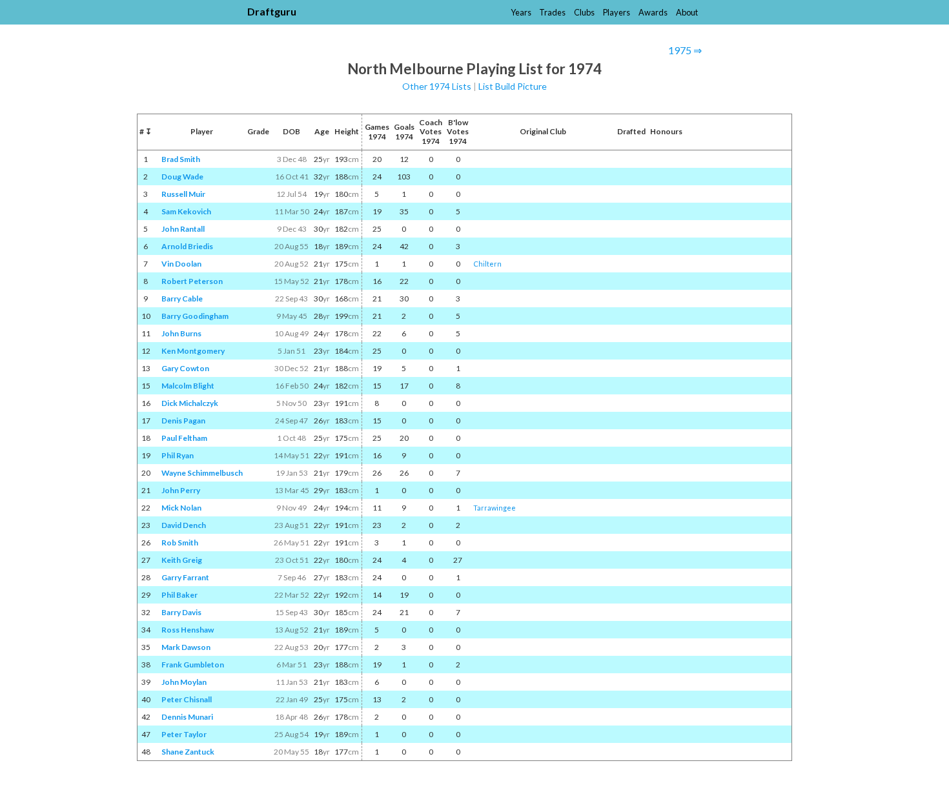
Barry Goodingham (195, 316)
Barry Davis (181, 612)
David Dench (183, 525)
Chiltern (487, 263)
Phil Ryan (177, 455)
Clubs (584, 12)
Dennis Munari (187, 717)
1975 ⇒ (685, 50)
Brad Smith (180, 159)
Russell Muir (183, 194)
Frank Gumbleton (192, 664)
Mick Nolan (181, 508)
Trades (552, 12)
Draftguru (271, 11)
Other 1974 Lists (436, 86)
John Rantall (183, 229)
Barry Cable (182, 298)
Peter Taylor (184, 734)
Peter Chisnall (186, 699)
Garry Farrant (185, 577)
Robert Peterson (192, 281)
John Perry (180, 490)
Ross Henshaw (187, 630)
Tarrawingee (494, 507)
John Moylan (184, 682)
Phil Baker (179, 595)
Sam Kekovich (186, 211)
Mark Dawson (185, 647)
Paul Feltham (184, 438)
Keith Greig (181, 560)
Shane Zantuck (187, 751)
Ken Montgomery (193, 351)
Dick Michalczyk (189, 403)
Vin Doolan (181, 264)
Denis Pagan (183, 420)
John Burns (181, 333)
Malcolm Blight (187, 386)
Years (521, 12)
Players (616, 12)
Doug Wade (182, 176)
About (687, 12)
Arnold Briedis (187, 246)
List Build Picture (512, 86)
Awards (653, 12)
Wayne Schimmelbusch (202, 473)
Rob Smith (179, 542)
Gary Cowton (185, 368)
